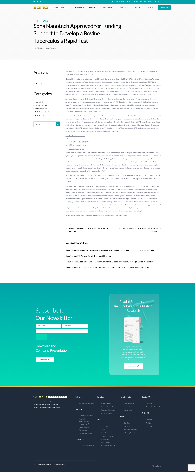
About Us (123, 416)
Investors (100, 397)
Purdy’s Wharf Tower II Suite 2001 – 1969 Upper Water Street (145, 1)
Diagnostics (79, 439)
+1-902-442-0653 (119, 1)
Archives (37, 81)
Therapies (78, 409)
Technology (79, 397)
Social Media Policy (41, 112)
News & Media (125, 397)
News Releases (51, 48)
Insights (37, 102)
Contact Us (146, 397)
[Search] (58, 124)
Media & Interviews (41, 105)
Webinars (38, 115)
